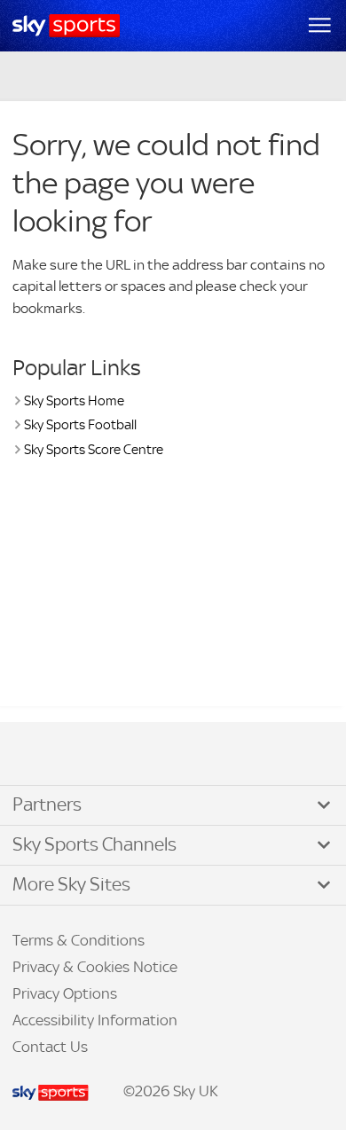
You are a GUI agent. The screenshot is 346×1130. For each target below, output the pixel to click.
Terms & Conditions (78, 940)
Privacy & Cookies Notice (94, 967)
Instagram (71, 754)
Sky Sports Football (80, 424)
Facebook (34, 754)
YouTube (88, 754)
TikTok (52, 754)
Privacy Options (64, 993)
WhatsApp (107, 754)
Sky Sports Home (74, 400)
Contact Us (50, 1046)
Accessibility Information (94, 1020)
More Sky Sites (71, 884)
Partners (47, 804)
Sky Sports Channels (94, 844)
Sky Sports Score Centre (93, 449)
